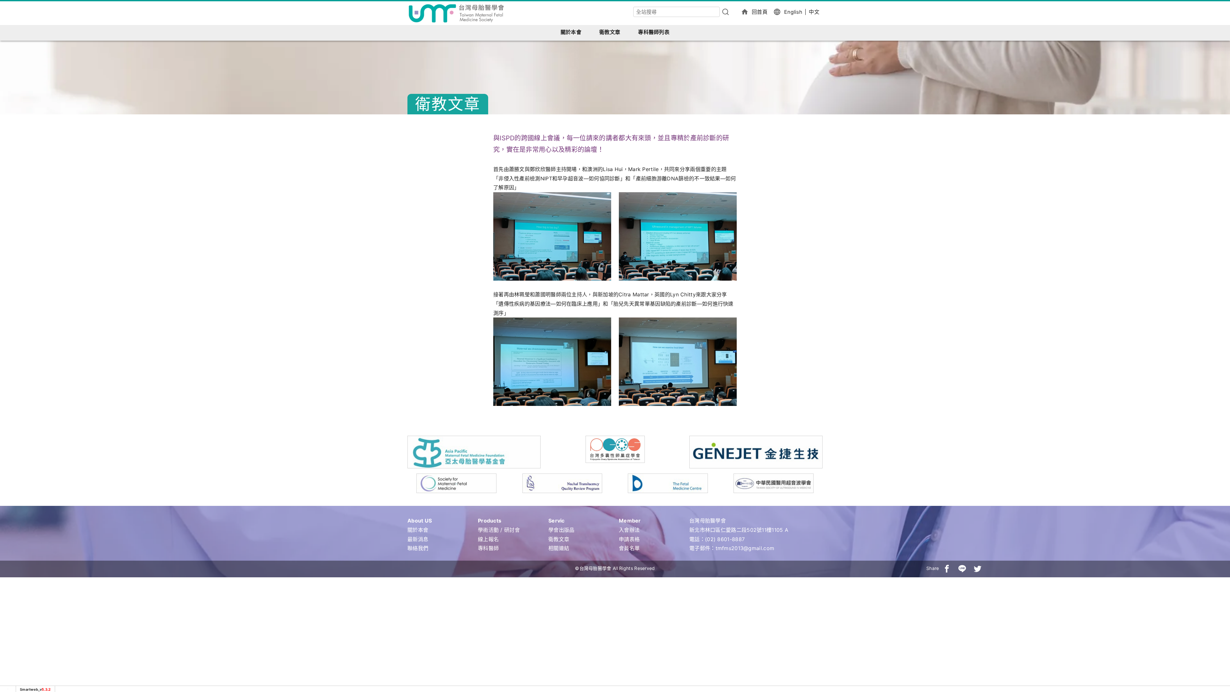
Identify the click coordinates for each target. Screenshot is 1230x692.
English (793, 12)
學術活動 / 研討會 (499, 530)
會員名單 (629, 548)
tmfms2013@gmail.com (745, 548)
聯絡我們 (417, 548)
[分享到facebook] (947, 568)
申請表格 (629, 539)
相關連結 (558, 548)
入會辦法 (629, 530)
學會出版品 (561, 530)
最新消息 (417, 539)
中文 (814, 12)
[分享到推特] (977, 568)
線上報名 (488, 539)
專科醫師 (488, 548)
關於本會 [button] (571, 32)
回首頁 (759, 12)
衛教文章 (609, 32)
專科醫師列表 (653, 32)
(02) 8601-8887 (725, 539)
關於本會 (417, 530)
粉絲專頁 (1214, 634)
